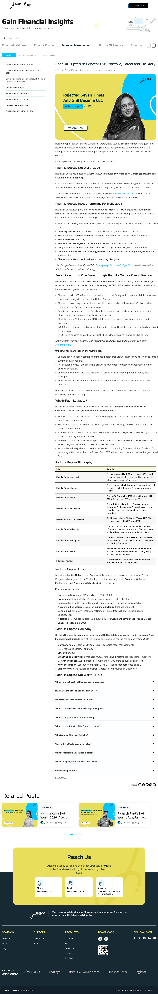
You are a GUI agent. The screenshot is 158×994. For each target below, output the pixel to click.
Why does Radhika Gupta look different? (74, 752)
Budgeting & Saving (27, 55)
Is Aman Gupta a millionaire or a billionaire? (76, 690)
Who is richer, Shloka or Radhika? (71, 735)
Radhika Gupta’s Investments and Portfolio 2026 (24, 71)
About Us (6, 938)
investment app (63, 344)
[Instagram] (150, 784)
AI (66, 943)
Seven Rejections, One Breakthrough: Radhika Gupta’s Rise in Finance (25, 80)
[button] (71, 834)
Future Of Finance (111, 45)
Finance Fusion (44, 45)
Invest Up (69, 948)
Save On (69, 938)
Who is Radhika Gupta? (15, 87)
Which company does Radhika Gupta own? (76, 761)
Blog (4, 948)
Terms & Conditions (121, 991)
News (4, 943)
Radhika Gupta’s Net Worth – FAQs (20, 111)
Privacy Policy (147, 991)
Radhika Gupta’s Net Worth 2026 (19, 64)
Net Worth (9, 55)
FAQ (36, 943)
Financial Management (76, 45)
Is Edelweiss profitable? (66, 770)
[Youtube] (154, 784)
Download (138, 5)
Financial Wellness (14, 45)
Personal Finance (48, 55)
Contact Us (39, 938)
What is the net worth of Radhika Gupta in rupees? (79, 682)
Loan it (68, 953)
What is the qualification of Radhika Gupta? (76, 717)
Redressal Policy (135, 991)
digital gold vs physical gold (114, 265)
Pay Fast (69, 958)
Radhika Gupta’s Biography (17, 93)
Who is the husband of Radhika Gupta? (74, 699)
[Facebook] (139, 784)
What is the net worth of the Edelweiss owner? (77, 726)
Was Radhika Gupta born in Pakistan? (73, 744)
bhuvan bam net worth (122, 193)
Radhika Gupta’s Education (17, 99)
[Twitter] (147, 784)
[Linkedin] (143, 784)
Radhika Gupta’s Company (17, 105)
